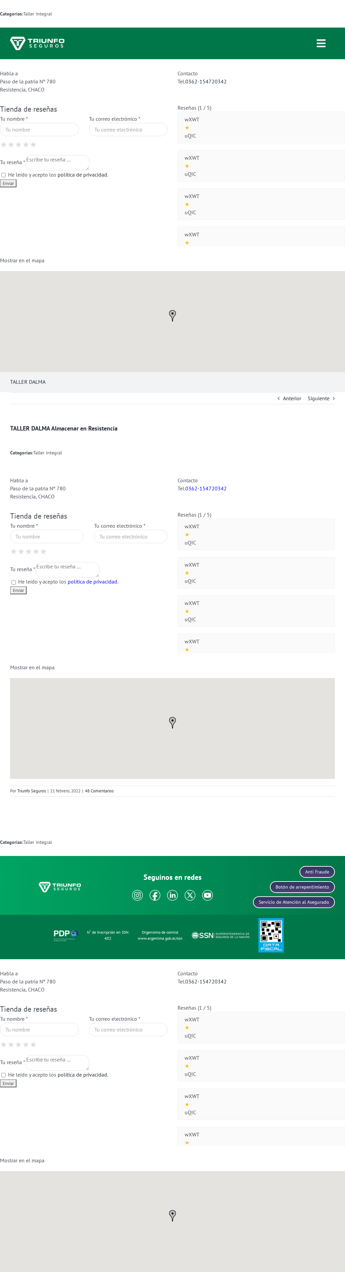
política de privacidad (82, 174)
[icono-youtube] (207, 892)
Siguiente (319, 398)
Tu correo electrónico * (114, 118)
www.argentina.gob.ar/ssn (160, 938)
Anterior (292, 398)
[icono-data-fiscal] (271, 921)
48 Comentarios (99, 791)
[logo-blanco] (37, 39)
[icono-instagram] (137, 892)
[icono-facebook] (155, 892)
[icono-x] (190, 892)
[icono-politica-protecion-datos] (66, 931)
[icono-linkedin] (172, 892)
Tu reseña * (12, 162)
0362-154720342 (206, 81)
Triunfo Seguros (31, 791)
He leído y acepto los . (57, 174)
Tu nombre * (14, 118)
